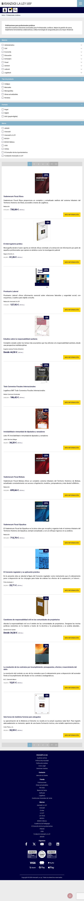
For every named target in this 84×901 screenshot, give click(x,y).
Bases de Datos (42, 790)
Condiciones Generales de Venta (42, 798)
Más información (72, 214)
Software (42, 793)
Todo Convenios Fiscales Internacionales (20, 387)
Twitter (34, 844)
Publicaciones (42, 782)
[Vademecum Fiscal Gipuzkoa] (42, 511)
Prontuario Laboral (11, 291)
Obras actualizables (11, 94)
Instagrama (50, 844)
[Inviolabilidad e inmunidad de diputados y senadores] (42, 418)
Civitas (6, 149)
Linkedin (58, 844)
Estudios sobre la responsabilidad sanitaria (20, 339)
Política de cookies (42, 763)
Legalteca (42, 795)
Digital (6, 113)
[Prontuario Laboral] (42, 278)
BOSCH (6, 138)
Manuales (7, 87)
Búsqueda (15, 10)
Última (56, 164)
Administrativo (9, 45)
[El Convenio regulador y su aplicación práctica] (42, 559)
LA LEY (42, 813)
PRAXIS (42, 829)
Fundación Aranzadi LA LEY (13, 156)
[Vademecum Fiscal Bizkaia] (42, 464)
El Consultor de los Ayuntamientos (16, 152)
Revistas (7, 98)
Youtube (42, 844)
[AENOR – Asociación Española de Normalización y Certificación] (42, 857)
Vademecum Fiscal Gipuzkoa (15, 524)
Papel (6, 109)
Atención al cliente (42, 775)
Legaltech (7, 73)
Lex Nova (42, 815)
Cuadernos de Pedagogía (42, 823)
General (7, 66)
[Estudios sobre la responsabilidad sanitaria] (42, 326)
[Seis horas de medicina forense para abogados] (42, 704)
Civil (5, 48)
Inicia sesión (5, 10)
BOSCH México (9, 142)
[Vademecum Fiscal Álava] (42, 183)
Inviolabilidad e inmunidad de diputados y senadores (24, 432)
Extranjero (7, 59)
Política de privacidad (42, 760)
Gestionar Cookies (42, 768)
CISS (6, 145)
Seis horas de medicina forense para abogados (22, 717)
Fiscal (6, 62)
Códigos (7, 84)
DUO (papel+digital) (11, 116)
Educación (7, 55)
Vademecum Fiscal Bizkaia (14, 477)
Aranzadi (7, 132)
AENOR (6, 128)
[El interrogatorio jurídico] (42, 231)
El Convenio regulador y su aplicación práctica (22, 572)
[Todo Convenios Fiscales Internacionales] (42, 373)
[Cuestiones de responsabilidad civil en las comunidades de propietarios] (42, 606)
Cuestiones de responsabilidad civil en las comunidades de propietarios (32, 620)
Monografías (8, 91)
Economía (7, 52)
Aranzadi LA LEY (10, 135)
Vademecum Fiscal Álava (13, 196)
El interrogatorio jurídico (13, 244)
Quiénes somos (42, 758)
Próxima (51, 164)
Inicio (3, 15)
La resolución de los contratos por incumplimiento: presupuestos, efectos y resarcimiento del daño (40, 668)
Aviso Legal (42, 766)
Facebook (26, 844)
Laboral (7, 69)
